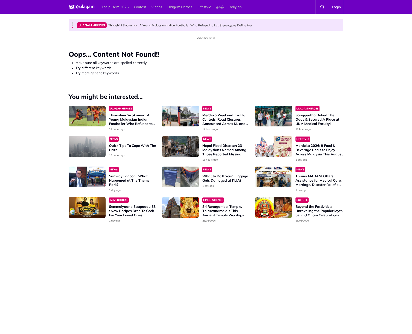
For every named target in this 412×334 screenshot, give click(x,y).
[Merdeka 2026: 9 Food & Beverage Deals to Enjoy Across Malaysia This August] (273, 146)
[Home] (81, 7)
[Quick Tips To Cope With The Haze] (87, 146)
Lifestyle (204, 7)
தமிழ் (220, 7)
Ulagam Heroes (179, 7)
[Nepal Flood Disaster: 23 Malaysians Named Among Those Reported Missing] (180, 146)
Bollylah (235, 7)
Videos (156, 7)
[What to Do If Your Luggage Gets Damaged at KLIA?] (180, 177)
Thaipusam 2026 (115, 7)
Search (322, 7)
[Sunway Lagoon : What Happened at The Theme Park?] (87, 177)
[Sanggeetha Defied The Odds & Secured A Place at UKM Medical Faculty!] (273, 116)
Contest (140, 7)
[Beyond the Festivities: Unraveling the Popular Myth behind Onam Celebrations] (273, 207)
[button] (72, 23)
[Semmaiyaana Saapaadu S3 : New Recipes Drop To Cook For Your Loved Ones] (87, 207)
